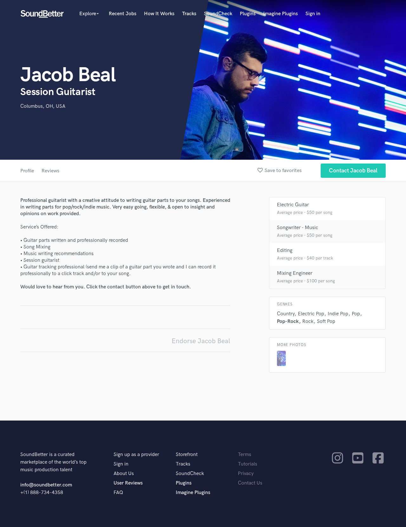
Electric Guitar (293, 205)
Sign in (312, 14)
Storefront (187, 455)
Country (285, 314)
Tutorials (247, 464)
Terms (244, 455)
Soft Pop (326, 321)
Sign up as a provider (136, 455)
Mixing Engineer (294, 273)
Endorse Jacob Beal (201, 341)
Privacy (246, 474)
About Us (124, 474)
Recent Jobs (122, 14)
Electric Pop (311, 314)
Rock (307, 321)
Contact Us (250, 483)
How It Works (159, 14)
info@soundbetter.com (46, 485)
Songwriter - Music (297, 228)
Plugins (248, 14)
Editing (284, 250)
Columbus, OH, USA (42, 106)
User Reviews (128, 483)
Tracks (189, 14)
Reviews (50, 171)
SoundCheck (218, 14)
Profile (27, 171)
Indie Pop (338, 314)
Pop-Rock (288, 321)
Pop (356, 314)
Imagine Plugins (280, 14)
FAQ (118, 493)
